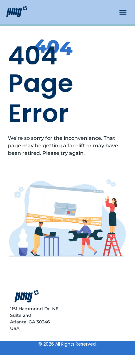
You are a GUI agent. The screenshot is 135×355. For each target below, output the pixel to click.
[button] (123, 12)
